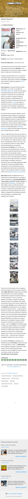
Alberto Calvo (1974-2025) (8, 445)
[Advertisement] (14, 428)
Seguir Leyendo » (21, 456)
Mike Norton (5, 381)
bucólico (22, 81)
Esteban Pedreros (18, 376)
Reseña (12, 381)
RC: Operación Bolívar (7, 460)
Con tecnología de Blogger (14, 493)
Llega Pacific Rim (6, 476)
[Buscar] (26, 3)
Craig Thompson (6, 376)
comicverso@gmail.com (14, 366)
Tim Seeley (5, 386)
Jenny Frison (15, 378)
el (14, 102)
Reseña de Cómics (7, 383)
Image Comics (6, 378)
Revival (16, 383)
